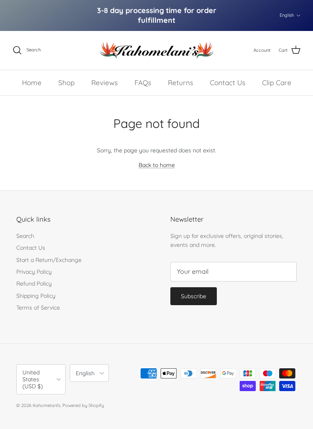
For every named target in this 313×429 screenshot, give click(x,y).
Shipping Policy (35, 295)
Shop (66, 82)
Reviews (104, 82)
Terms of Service (38, 307)
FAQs (142, 82)
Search (25, 236)
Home (32, 82)
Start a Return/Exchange (49, 260)
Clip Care (276, 82)
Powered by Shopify (83, 405)
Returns (180, 82)
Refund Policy (34, 283)
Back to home (157, 165)
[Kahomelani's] (157, 50)
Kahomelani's (46, 405)
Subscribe (193, 296)
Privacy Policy (34, 271)
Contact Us (227, 82)
